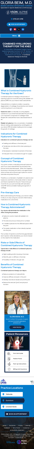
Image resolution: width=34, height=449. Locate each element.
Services (28, 51)
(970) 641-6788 (18, 19)
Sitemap (28, 425)
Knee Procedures (15, 53)
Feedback (7, 428)
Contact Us (26, 428)
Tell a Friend (16, 428)
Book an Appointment (18, 24)
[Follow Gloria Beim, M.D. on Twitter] (19, 30)
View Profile (17, 327)
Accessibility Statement (17, 430)
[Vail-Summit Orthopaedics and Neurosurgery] (17, 12)
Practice (12, 388)
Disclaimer (12, 425)
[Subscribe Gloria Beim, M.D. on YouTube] (15, 30)
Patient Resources (17, 334)
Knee (6, 53)
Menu (14, 36)
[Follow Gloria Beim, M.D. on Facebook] (11, 30)
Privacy (20, 425)
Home (4, 425)
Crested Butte (11, 407)
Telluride (9, 394)
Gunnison (9, 400)
